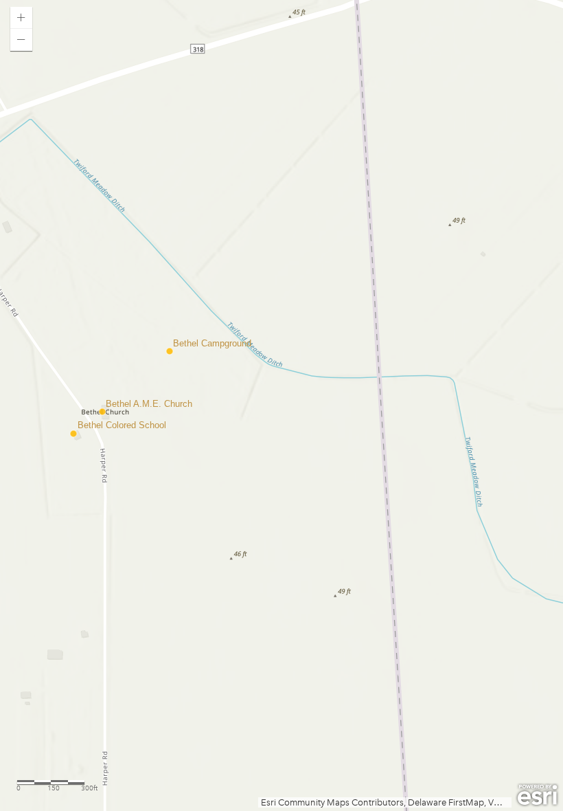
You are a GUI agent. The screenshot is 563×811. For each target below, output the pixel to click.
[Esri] (537, 795)
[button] (21, 18)
